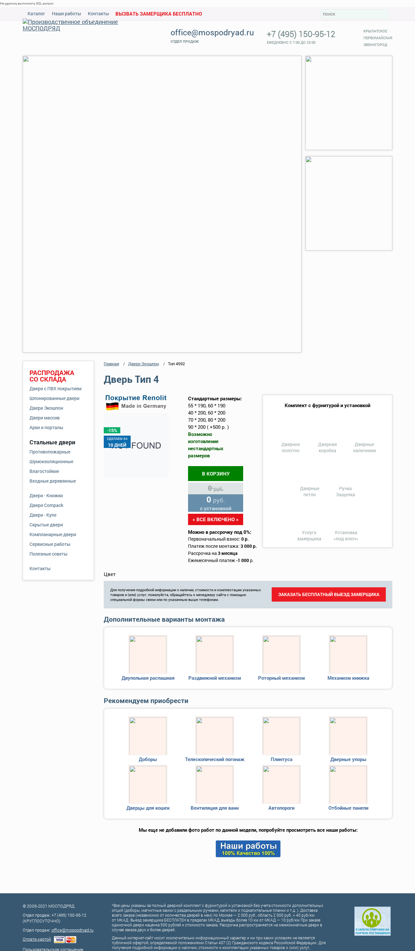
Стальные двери (52, 442)
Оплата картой (37, 939)
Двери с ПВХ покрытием (55, 388)
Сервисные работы (50, 544)
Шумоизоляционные (51, 461)
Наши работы (66, 13)
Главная (111, 364)
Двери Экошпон (46, 408)
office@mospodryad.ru (212, 32)
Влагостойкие (44, 471)
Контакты (98, 13)
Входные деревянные (53, 481)
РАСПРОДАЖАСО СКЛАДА (52, 375)
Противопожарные (50, 452)
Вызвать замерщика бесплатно (158, 13)
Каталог (36, 13)
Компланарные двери (53, 534)
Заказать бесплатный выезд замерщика (328, 594)
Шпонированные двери (54, 398)
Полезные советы (48, 554)
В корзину (216, 473)
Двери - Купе (43, 515)
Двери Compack (46, 505)
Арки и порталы (46, 427)
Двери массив (45, 418)
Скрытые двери (46, 525)
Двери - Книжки (46, 495)
